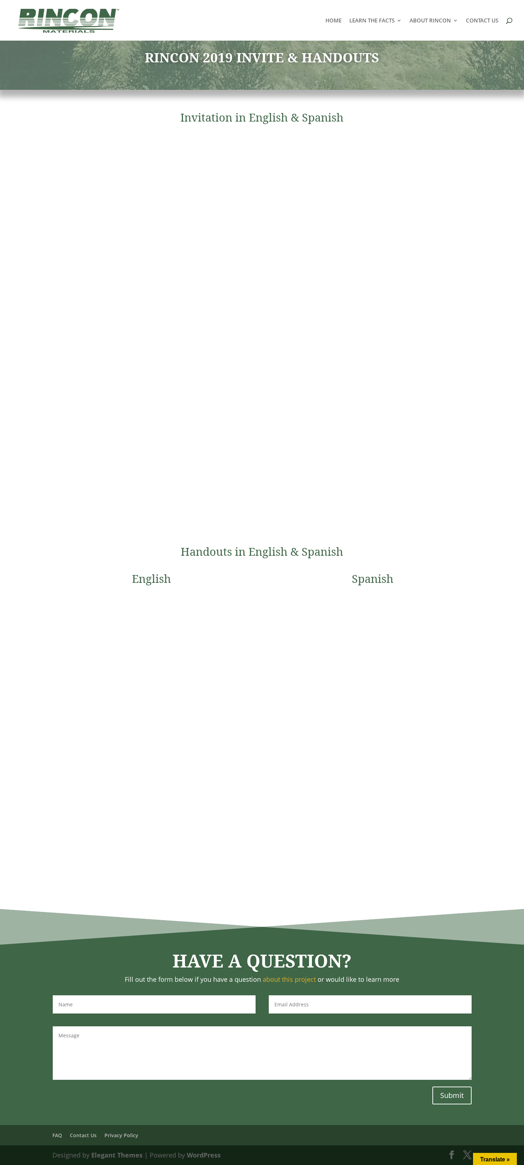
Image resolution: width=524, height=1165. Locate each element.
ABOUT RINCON (430, 21)
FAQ (57, 1135)
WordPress (204, 1155)
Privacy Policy (121, 1135)
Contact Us (83, 1135)
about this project (289, 979)
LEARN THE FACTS (372, 21)
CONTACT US (482, 21)
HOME (333, 21)
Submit (452, 1095)
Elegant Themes (117, 1155)
